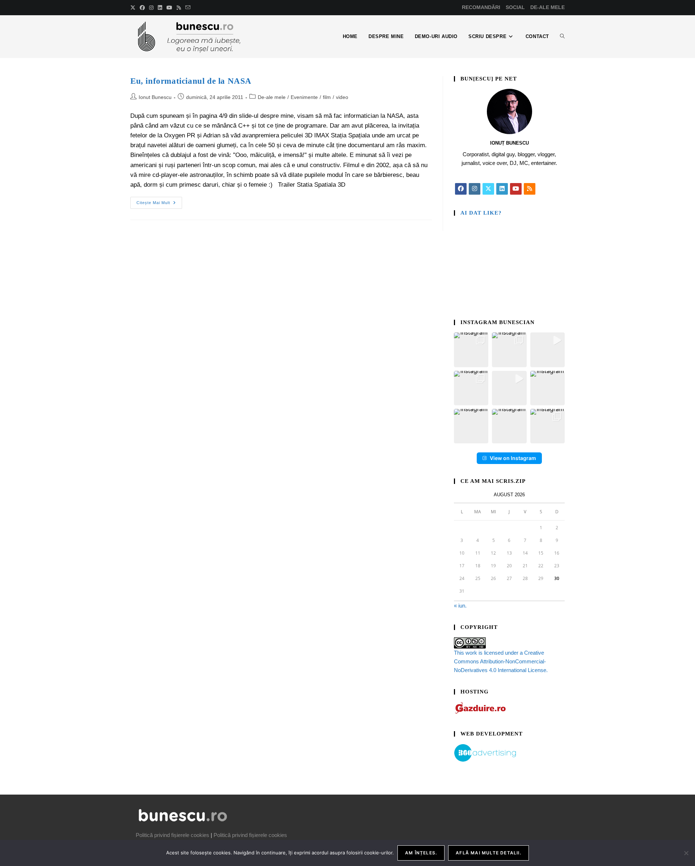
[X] (488, 189)
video (342, 97)
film (327, 97)
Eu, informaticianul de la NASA (191, 81)
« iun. (460, 605)
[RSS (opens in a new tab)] (178, 7)
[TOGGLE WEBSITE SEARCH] (562, 36)
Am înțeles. (421, 852)
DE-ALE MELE (547, 7)
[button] (471, 349)
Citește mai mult (159, 201)
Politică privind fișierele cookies (172, 835)
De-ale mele (272, 97)
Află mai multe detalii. (488, 852)
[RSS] (529, 189)
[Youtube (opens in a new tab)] (169, 7)
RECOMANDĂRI (481, 7)
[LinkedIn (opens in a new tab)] (160, 7)
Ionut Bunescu (155, 97)
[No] (686, 853)
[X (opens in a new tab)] (134, 7)
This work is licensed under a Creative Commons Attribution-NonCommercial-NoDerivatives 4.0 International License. (501, 661)
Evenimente (304, 97)
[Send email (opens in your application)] (188, 7)
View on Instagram (513, 458)
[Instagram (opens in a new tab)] (151, 7)
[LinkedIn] (502, 189)
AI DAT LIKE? (481, 213)
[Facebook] (461, 189)
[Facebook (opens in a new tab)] (142, 7)
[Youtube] (516, 189)
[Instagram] (474, 189)
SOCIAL (515, 7)
